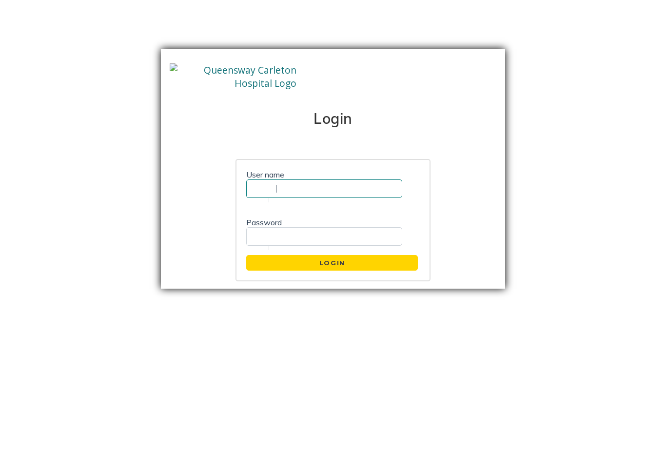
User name (265, 174)
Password (264, 222)
